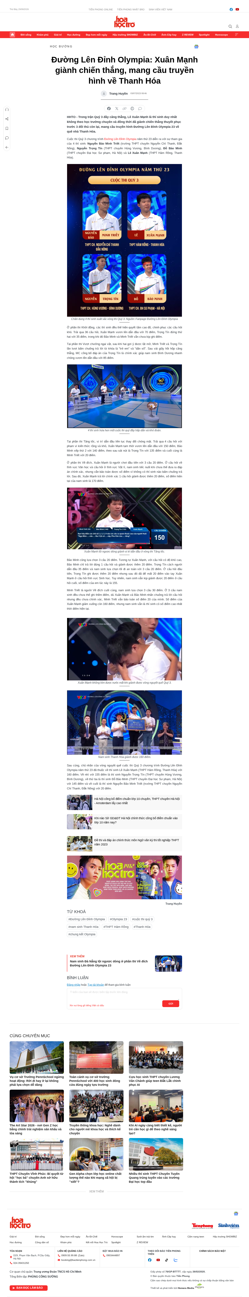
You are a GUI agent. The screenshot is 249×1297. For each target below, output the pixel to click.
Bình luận (7, 138)
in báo (132, 108)
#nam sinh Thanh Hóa (83, 927)
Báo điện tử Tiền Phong (124, 22)
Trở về (7, 147)
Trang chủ (12, 34)
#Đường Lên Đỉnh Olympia (86, 919)
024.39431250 (21, 1263)
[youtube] (237, 9)
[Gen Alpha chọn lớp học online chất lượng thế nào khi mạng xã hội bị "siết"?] (96, 1154)
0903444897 (113, 1255)
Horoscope (221, 34)
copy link (124, 108)
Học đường (73, 34)
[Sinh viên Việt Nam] (228, 1226)
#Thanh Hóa (142, 927)
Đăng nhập (73, 984)
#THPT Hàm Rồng (116, 927)
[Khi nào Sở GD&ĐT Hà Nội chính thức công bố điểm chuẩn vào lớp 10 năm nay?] (79, 821)
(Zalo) (81, 1255)
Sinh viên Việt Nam (160, 9)
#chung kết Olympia (81, 934)
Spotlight (204, 34)
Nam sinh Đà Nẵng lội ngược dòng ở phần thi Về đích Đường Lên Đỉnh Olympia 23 (109, 963)
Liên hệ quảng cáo (70, 1251)
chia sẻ (109, 108)
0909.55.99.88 (69, 1255)
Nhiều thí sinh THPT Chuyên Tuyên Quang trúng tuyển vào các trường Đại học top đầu (154, 1177)
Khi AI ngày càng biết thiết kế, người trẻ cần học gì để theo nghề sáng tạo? (155, 1129)
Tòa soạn (16, 1251)
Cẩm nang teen (196, 1236)
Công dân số (42, 1242)
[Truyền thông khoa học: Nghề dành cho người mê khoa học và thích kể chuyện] (96, 1106)
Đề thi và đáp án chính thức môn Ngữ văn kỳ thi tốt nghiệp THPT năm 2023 (136, 842)
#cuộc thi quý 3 (142, 919)
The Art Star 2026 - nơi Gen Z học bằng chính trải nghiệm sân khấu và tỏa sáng (35, 1129)
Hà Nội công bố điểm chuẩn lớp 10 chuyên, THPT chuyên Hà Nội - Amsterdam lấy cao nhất (137, 801)
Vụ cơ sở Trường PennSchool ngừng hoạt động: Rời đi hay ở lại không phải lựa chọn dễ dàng (37, 1081)
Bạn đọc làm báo (29, 1287)
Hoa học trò (20, 1222)
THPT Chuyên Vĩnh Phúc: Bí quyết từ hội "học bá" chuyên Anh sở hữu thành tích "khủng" (36, 1177)
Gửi (171, 1003)
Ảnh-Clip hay (169, 34)
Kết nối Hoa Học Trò (97, 1242)
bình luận (140, 108)
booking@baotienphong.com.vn (78, 1260)
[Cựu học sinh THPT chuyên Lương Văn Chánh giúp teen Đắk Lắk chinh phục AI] (156, 1057)
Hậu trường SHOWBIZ (125, 34)
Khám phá (42, 34)
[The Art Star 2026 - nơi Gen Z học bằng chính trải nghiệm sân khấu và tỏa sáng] (37, 1106)
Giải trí (58, 34)
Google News (196, 46)
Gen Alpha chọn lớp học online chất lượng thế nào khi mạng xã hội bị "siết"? (95, 1177)
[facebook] (231, 9)
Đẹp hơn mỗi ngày (96, 34)
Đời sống (26, 34)
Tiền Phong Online (101, 9)
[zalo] (177, 1260)
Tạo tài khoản (96, 984)
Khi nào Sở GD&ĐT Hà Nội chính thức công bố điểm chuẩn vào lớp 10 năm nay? (136, 820)
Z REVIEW (187, 34)
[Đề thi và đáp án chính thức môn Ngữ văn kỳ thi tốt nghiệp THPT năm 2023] (79, 843)
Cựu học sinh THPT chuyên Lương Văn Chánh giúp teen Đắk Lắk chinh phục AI (155, 1081)
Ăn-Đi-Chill (149, 34)
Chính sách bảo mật (212, 1251)
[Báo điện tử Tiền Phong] (202, 1226)
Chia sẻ (7, 119)
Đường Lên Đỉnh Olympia (120, 139)
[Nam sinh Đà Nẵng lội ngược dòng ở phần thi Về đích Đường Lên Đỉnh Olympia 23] (168, 963)
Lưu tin (7, 128)
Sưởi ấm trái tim (145, 1236)
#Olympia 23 (118, 919)
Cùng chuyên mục (30, 1035)
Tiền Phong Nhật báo (130, 9)
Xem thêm (236, 34)
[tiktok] (168, 1260)
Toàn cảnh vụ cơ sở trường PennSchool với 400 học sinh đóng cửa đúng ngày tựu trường (94, 1081)
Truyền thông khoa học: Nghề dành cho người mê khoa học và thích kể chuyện (95, 1129)
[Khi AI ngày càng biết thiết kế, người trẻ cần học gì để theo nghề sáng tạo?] (156, 1106)
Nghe (7, 109)
